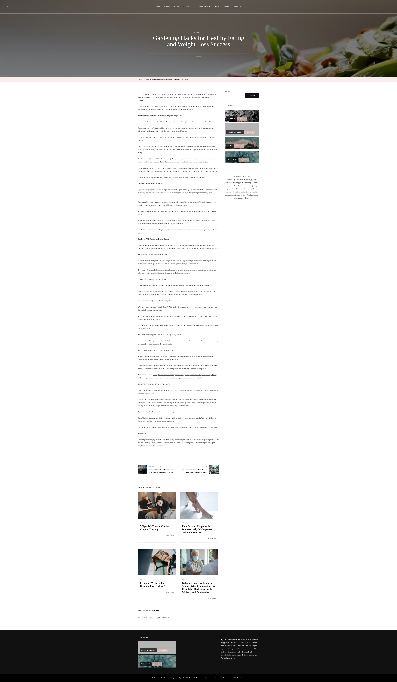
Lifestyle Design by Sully (172, 678)
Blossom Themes (222, 678)
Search (227, 92)
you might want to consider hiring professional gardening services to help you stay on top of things (185, 375)
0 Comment (198, 57)
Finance (176, 6)
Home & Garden (204, 6)
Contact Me (237, 6)
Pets (187, 6)
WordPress (240, 678)
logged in (151, 617)
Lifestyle (226, 6)
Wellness (167, 6)
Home (158, 6)
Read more (169, 535)
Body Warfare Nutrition (181, 406)
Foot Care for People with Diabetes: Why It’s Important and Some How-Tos (197, 529)
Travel (216, 6)
